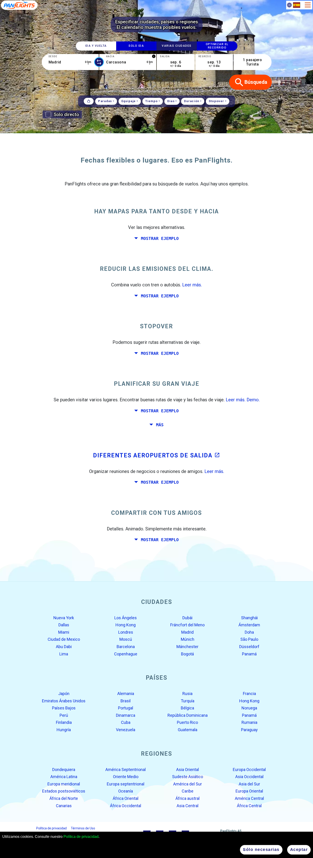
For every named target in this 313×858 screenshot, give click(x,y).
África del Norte (63, 798)
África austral (188, 798)
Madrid (187, 632)
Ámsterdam (249, 624)
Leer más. (192, 285)
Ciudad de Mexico (64, 639)
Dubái (187, 617)
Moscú (125, 639)
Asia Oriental (187, 769)
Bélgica (187, 708)
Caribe (187, 791)
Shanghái (249, 617)
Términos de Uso (83, 828)
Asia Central (187, 805)
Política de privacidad (81, 837)
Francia (249, 693)
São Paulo (249, 639)
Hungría (64, 729)
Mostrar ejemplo (160, 238)
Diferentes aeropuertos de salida (156, 455)
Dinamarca (125, 715)
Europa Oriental (249, 791)
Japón (63, 693)
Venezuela (125, 729)
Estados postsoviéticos (63, 791)
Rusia (187, 693)
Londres (125, 632)
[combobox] (70, 62)
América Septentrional (125, 769)
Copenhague (125, 653)
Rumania (249, 722)
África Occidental (125, 805)
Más (160, 425)
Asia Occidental (249, 776)
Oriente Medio (125, 776)
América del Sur (187, 784)
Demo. (253, 399)
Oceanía (125, 791)
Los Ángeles (125, 617)
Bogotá (187, 653)
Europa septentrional (125, 784)
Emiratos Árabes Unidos (63, 700)
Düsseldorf (249, 646)
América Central (249, 798)
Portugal (125, 708)
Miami (63, 632)
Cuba (125, 722)
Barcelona (126, 646)
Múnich (187, 639)
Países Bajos (64, 708)
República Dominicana (187, 715)
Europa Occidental (249, 769)
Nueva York (63, 617)
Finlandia (64, 722)
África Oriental (125, 798)
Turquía (187, 700)
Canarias (64, 805)
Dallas (63, 624)
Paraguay (249, 729)
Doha (249, 632)
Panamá (249, 653)
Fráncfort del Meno (187, 624)
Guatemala (187, 729)
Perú (64, 715)
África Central (249, 805)
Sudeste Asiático (187, 776)
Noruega (249, 708)
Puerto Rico (187, 722)
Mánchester (187, 646)
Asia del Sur (249, 784)
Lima (63, 653)
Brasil (126, 700)
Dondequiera (63, 769)
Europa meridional (63, 784)
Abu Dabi (64, 646)
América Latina (63, 776)
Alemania (125, 693)
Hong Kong (125, 624)
